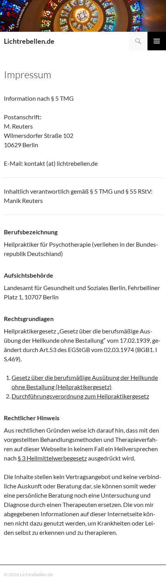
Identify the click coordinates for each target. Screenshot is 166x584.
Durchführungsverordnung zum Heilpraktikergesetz (80, 396)
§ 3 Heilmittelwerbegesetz (52, 458)
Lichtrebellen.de (29, 41)
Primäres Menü (156, 41)
